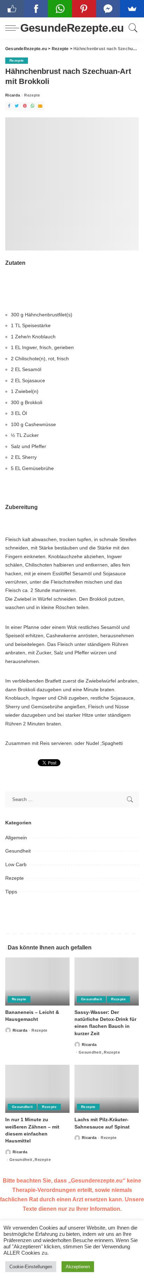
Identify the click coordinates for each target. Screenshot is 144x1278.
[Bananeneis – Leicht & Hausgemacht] (37, 981)
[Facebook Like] (12, 8)
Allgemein (16, 837)
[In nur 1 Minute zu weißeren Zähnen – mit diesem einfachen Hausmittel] (37, 1089)
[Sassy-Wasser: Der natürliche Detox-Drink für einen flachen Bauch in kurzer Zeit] (106, 981)
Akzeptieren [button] (78, 1266)
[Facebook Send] (108, 8)
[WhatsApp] (32, 106)
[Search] (132, 27)
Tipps (11, 891)
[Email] (40, 106)
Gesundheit (18, 851)
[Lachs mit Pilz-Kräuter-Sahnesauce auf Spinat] (106, 1089)
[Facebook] (9, 106)
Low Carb (16, 864)
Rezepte (16, 60)
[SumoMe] (132, 8)
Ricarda (12, 95)
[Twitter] (17, 106)
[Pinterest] (25, 106)
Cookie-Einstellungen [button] (30, 1266)
